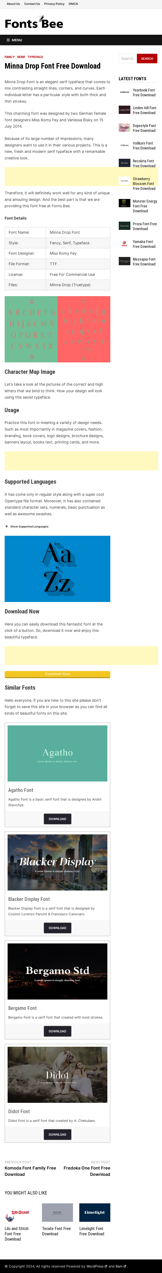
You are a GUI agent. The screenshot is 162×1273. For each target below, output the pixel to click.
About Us (13, 4)
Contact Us (32, 4)
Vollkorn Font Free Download (144, 145)
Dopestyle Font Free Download (144, 128)
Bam (119, 1266)
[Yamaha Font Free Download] (124, 242)
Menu (17, 40)
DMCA (73, 4)
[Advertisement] (81, 176)
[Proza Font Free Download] (124, 224)
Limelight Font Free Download (91, 1231)
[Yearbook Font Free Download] (124, 90)
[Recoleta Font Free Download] (124, 161)
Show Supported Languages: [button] (29, 526)
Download (57, 819)
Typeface (35, 57)
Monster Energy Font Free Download (145, 206)
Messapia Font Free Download (144, 261)
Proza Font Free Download (145, 226)
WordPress (95, 1266)
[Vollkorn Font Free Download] (124, 144)
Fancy (10, 57)
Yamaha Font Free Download (144, 244)
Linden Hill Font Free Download (144, 110)
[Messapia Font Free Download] (124, 260)
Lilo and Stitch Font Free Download (16, 1234)
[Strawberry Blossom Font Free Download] (124, 179)
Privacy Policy (54, 4)
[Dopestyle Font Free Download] (124, 126)
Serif (21, 57)
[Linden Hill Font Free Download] (124, 108)
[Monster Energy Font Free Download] (124, 202)
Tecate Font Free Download (56, 1231)
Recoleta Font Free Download (144, 163)
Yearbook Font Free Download (144, 92)
